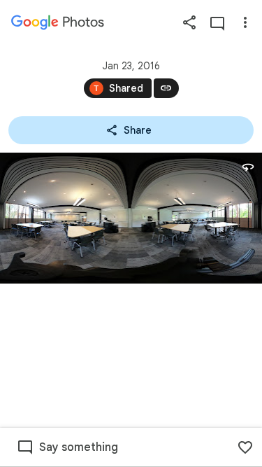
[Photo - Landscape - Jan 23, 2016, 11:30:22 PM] (131, 218)
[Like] (245, 447)
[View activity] (217, 22)
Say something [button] (78, 447)
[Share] (189, 22)
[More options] (245, 22)
